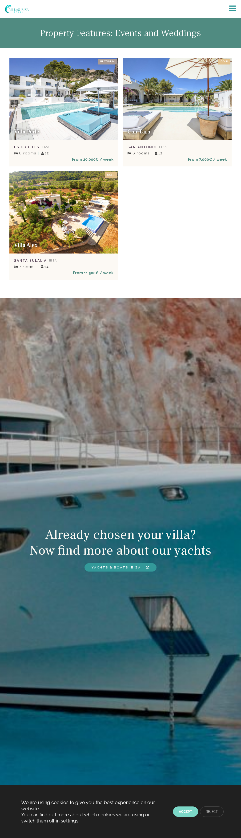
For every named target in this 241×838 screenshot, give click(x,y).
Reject (212, 812)
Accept (185, 812)
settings (69, 821)
